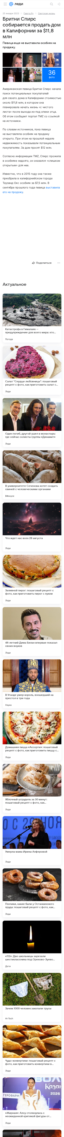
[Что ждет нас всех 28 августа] (32, 527)
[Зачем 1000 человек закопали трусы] (32, 997)
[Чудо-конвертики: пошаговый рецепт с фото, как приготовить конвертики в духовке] (32, 1049)
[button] (12, 60)
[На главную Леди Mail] (18, 4)
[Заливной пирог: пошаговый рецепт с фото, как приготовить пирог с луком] (32, 579)
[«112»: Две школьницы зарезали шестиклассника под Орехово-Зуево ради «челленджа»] (32, 945)
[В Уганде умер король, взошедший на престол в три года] (32, 683)
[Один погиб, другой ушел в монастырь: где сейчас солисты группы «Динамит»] (32, 422)
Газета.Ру (28, 13)
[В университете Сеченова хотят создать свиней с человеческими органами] (32, 474)
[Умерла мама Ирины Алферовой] (32, 840)
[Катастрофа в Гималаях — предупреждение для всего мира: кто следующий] (32, 318)
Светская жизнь (46, 13)
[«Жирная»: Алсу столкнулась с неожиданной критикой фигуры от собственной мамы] (32, 1101)
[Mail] (11, 4)
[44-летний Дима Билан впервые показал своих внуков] (32, 631)
